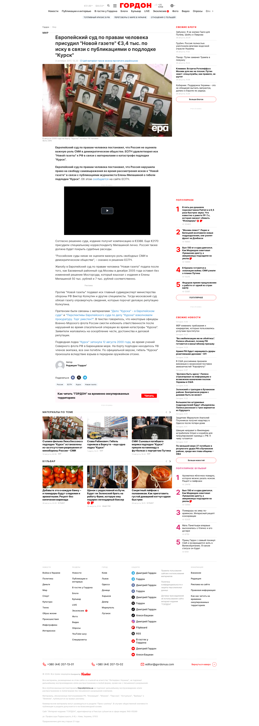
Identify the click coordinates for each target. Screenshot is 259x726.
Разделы (76, 567)
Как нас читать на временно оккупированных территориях (200, 601)
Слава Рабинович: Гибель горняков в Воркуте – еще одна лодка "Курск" (106, 444)
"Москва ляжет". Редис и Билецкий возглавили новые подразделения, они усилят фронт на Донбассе (197, 234)
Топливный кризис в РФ (97, 17)
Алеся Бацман (144, 615)
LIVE (147, 11)
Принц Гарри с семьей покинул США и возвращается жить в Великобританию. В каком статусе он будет (198, 544)
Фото (175, 11)
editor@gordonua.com (159, 664)
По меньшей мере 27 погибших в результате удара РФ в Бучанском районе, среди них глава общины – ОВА (195, 449)
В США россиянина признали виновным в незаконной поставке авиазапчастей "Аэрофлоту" (194, 364)
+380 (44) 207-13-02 (109, 664)
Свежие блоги (186, 27)
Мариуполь (108, 607)
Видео (186, 11)
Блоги (124, 11)
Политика (47, 578)
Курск (78, 384)
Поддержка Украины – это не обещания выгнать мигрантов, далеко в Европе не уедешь (196, 88)
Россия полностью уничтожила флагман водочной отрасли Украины (192, 46)
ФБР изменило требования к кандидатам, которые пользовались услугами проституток (195, 328)
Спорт (45, 596)
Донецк (106, 590)
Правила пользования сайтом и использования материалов (172, 573)
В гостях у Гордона (106, 11)
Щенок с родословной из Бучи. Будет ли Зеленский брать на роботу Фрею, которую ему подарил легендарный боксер (106, 495)
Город (105, 567)
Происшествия (50, 619)
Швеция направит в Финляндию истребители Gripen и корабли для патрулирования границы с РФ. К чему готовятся (194, 434)
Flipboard (141, 627)
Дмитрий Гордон (146, 573)
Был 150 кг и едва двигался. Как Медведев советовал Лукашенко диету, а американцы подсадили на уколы (197, 253)
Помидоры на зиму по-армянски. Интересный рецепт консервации (198, 513)
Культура (47, 601)
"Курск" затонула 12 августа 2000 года (105, 342)
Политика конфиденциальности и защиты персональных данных (172, 586)
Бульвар (136, 11)
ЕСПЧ (69, 384)
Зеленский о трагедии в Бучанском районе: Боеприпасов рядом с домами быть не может (195, 392)
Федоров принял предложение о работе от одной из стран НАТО (199, 285)
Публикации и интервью (76, 11)
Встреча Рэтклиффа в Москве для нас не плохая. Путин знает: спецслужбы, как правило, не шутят (196, 72)
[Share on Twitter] (79, 378)
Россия (60, 384)
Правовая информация (203, 590)
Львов (105, 578)
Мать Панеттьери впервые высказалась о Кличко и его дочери (197, 528)
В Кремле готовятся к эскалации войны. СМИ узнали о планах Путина (199, 270)
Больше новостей (196, 460)
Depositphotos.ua (85, 688)
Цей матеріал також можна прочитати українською (110, 61)
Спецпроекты (79, 639)
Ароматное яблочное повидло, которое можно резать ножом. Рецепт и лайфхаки (198, 478)
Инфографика (49, 625)
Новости (53, 11)
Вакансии (196, 572)
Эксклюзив (160, 11)
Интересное (48, 630)
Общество (106, 506)
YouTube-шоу (79, 633)
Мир (54, 27)
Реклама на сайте (200, 584)
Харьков (106, 596)
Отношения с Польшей (163, 17)
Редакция (196, 578)
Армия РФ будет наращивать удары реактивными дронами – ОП (195, 352)
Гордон (45, 27)
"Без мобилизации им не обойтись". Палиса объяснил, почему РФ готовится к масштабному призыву (195, 341)
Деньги (46, 584)
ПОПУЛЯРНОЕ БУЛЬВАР (191, 468)
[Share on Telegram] (85, 378)
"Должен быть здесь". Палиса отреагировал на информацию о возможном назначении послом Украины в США (193, 378)
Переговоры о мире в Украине (130, 17)
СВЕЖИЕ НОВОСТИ (188, 317)
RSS (138, 633)
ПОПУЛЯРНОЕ (185, 200)
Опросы (197, 11)
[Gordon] (135, 6)
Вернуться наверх (201, 664)
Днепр (105, 601)
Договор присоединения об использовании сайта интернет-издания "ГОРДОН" (172, 600)
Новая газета (90, 384)
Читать (149, 395)
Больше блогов (196, 99)
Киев (104, 572)
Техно (45, 607)
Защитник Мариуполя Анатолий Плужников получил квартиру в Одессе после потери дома (193, 420)
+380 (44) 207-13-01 (60, 664)
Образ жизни (49, 613)
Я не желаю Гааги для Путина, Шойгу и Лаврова (193, 33)
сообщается (101, 179)
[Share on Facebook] (73, 378)
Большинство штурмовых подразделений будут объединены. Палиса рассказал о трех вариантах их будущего (195, 406)
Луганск (106, 613)
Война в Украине (51, 572)
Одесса (106, 584)
